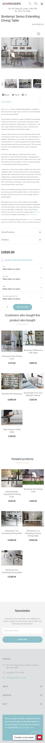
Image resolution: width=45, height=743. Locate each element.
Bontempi (7, 109)
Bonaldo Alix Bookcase (12, 394)
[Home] (11, 6)
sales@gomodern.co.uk (16, 678)
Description (6, 102)
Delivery (5, 240)
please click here (31, 214)
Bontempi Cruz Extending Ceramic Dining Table (33, 533)
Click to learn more (26, 728)
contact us (31, 219)
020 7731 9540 (24, 11)
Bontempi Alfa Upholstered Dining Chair (11, 494)
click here (36, 212)
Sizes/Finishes (7, 232)
